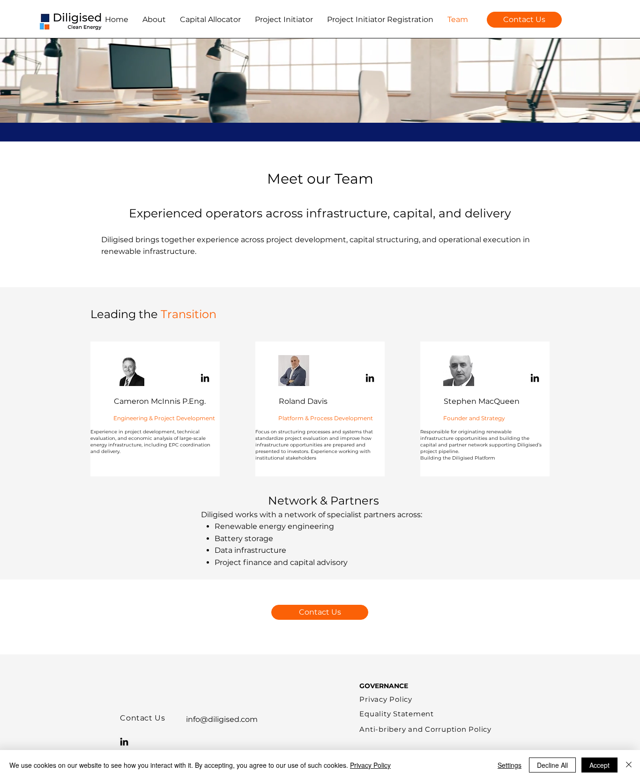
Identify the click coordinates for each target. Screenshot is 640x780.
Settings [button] (509, 765)
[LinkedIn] (205, 378)
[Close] (628, 765)
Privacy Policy (370, 765)
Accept (599, 765)
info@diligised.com (222, 719)
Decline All (552, 765)
